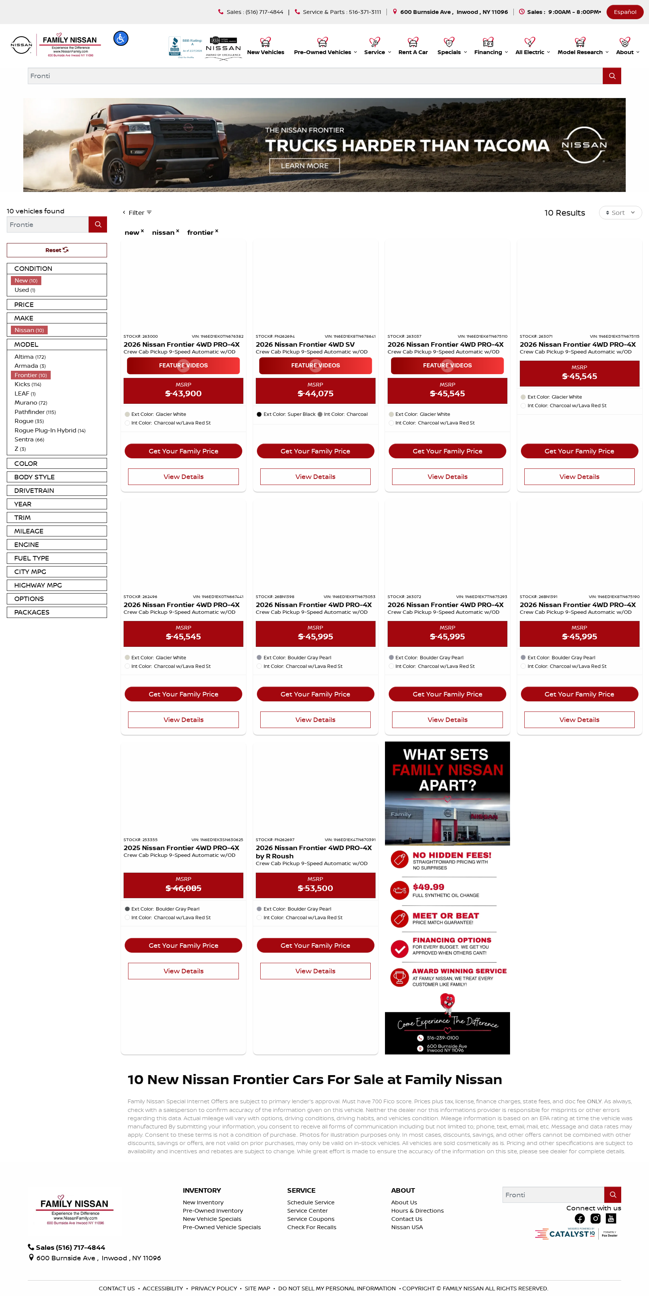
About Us (404, 1202)
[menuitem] (59, 280)
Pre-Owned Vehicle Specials (222, 1227)
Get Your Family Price (184, 451)
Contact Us (407, 1219)
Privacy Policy (214, 1288)
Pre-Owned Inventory (213, 1210)
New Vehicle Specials (212, 1219)
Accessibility (163, 1288)
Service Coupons (311, 1219)
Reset (54, 250)
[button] (120, 38)
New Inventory (203, 1202)
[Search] (612, 76)
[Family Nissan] (55, 45)
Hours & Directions (417, 1210)
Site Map (258, 1288)
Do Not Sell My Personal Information (337, 1288)
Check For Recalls (312, 1227)
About (403, 1190)
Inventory (202, 1190)
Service (301, 1190)
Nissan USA (407, 1227)
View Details (184, 476)
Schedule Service (311, 1202)
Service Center (307, 1210)
